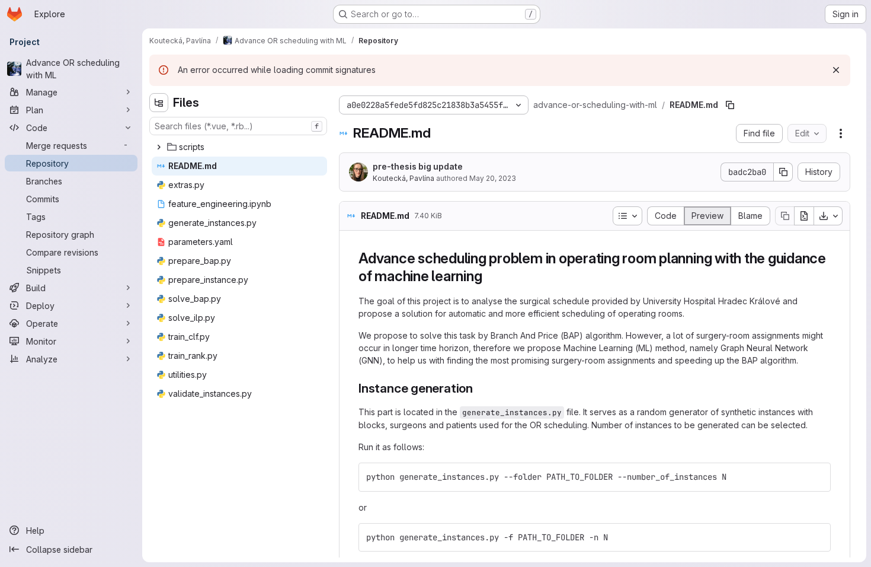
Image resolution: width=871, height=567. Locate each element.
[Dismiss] (836, 70)
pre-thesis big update (418, 166)
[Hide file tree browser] (158, 102)
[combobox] (238, 126)
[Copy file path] (730, 104)
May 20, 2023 (492, 178)
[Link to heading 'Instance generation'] (479, 388)
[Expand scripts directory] (159, 147)
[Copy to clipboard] (816, 476)
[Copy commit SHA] (783, 172)
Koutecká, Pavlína (403, 178)
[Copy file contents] (784, 215)
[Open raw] (804, 215)
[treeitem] (239, 147)
